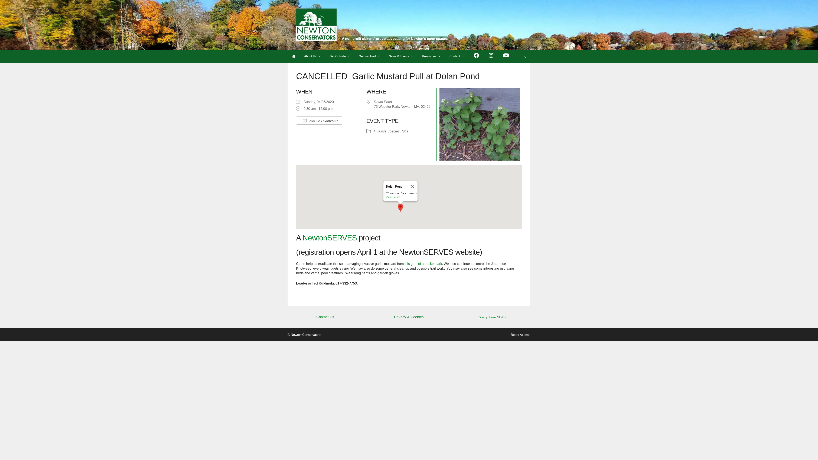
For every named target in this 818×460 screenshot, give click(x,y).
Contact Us (325, 317)
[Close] (412, 186)
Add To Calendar (322, 120)
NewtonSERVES (329, 237)
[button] (400, 208)
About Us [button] (310, 56)
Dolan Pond (383, 102)
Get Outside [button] (338, 56)
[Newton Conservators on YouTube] (506, 56)
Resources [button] (429, 56)
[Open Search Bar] (524, 56)
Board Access (520, 334)
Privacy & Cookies (409, 317)
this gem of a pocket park (423, 264)
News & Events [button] (399, 56)
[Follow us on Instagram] (491, 56)
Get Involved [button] (367, 56)
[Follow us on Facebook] (476, 56)
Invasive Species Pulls (391, 131)
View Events (393, 197)
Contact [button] (454, 56)
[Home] (294, 56)
